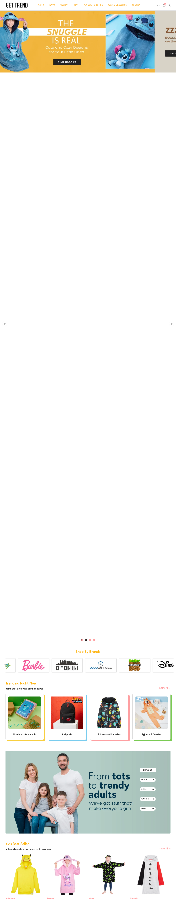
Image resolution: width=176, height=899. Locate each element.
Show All (164, 687)
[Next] (171, 323)
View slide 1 (82, 640)
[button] (41, 5)
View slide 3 (90, 640)
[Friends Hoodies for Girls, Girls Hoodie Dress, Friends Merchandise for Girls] (150, 874)
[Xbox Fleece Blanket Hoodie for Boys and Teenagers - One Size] (109, 874)
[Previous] (4, 323)
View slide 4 (94, 640)
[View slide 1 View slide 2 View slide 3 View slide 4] (88, 324)
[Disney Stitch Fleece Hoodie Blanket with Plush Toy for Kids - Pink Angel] (67, 874)
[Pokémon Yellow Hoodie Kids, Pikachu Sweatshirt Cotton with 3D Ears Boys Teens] (26, 874)
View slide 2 (86, 640)
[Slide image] (88, 41)
